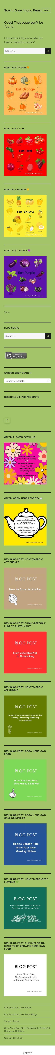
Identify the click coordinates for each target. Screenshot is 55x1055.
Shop (7, 312)
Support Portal (11, 1021)
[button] (7, 420)
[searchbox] (27, 380)
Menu (46, 10)
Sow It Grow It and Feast (23, 10)
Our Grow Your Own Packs (17, 1007)
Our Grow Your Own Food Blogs (20, 1014)
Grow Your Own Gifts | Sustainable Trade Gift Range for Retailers (27, 1029)
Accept (27, 1053)
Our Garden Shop (13, 1037)
